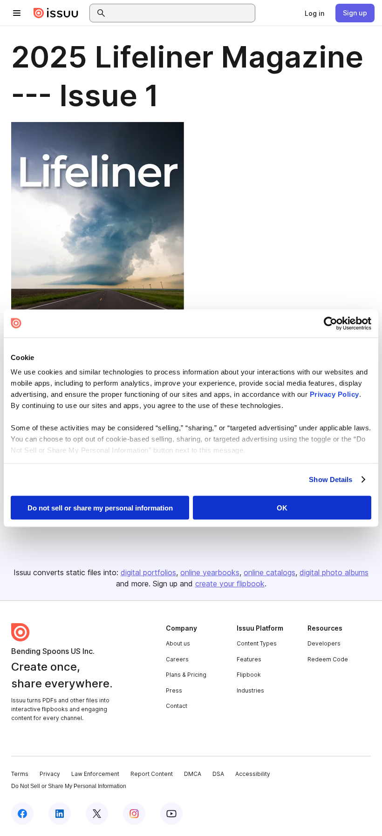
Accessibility (252, 773)
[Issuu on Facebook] (22, 813)
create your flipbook (230, 583)
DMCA (192, 773)
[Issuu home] (56, 13)
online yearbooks (209, 572)
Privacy (50, 773)
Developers (324, 643)
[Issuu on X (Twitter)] (97, 813)
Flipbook (249, 674)
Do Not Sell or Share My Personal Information (68, 786)
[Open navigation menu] (16, 13)
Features (249, 659)
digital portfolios (148, 572)
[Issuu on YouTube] (171, 813)
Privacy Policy (334, 394)
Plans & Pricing (186, 674)
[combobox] (180, 13)
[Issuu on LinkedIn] (59, 813)
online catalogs (269, 572)
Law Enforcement (95, 773)
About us (178, 643)
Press (174, 690)
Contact (176, 705)
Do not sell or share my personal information (100, 507)
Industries (250, 690)
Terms (19, 773)
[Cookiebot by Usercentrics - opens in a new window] (330, 323)
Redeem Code (327, 659)
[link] (314, 13)
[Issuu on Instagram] (134, 813)
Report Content (151, 773)
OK (282, 507)
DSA (218, 773)
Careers (177, 659)
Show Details (330, 479)
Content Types (257, 643)
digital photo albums (334, 572)
